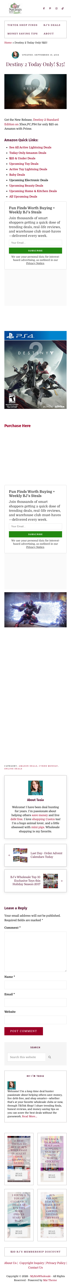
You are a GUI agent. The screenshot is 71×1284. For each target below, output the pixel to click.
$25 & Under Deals (22, 158)
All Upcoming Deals (23, 196)
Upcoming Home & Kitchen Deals (33, 191)
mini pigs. (38, 827)
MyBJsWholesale (40, 1276)
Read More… (29, 1116)
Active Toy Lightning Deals (28, 169)
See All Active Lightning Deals (30, 147)
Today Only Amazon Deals (27, 153)
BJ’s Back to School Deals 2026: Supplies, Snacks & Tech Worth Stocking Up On (52, 1151)
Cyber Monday (48, 766)
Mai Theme (50, 1280)
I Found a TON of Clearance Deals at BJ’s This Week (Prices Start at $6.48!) (19, 1208)
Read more (21, 1175)
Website (10, 1011)
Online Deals (13, 769)
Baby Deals (17, 174)
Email (9, 994)
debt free (16, 819)
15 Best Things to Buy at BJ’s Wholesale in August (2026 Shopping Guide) (19, 1152)
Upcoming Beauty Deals (26, 185)
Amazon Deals (28, 766)
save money (40, 815)
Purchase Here (17, 425)
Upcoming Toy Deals (23, 163)
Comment (12, 927)
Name (9, 977)
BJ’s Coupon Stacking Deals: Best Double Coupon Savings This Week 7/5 (52, 1208)
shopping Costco (43, 819)
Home (8, 42)
